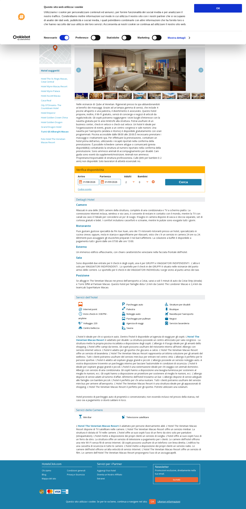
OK (218, 8)
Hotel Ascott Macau (50, 95)
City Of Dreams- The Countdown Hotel (51, 107)
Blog (44, 474)
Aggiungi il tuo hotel (106, 470)
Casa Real (46, 100)
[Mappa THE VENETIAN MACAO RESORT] (55, 48)
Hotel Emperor (48, 112)
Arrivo (81, 176)
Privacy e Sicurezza (76, 474)
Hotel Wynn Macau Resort (54, 86)
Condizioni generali (76, 470)
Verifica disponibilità (90, 169)
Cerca (183, 182)
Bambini (142, 176)
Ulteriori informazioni (168, 501)
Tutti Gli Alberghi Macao (55, 131)
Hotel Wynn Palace (50, 91)
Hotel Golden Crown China (54, 117)
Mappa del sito (49, 478)
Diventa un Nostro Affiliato (109, 474)
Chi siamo (46, 470)
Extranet (101, 478)
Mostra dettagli (177, 37)
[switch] (95, 37)
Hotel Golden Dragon (51, 122)
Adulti (127, 176)
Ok (152, 501)
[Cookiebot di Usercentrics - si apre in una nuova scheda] (21, 37)
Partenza (105, 176)
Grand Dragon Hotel (51, 126)
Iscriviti (176, 479)
